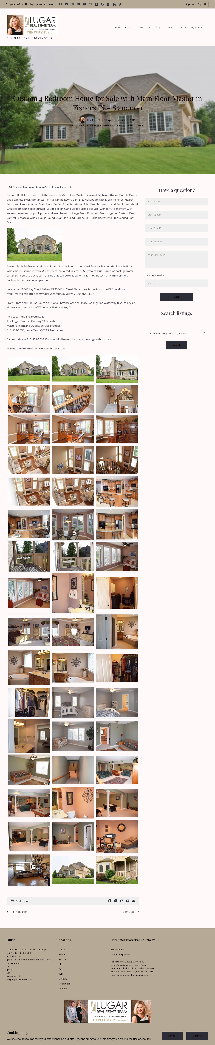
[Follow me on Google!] (102, 4)
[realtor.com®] (96, 4)
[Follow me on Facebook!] (60, 4)
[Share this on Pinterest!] (127, 900)
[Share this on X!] (115, 900)
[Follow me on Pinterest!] (84, 4)
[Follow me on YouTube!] (90, 4)
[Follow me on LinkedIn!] (78, 4)
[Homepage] (32, 25)
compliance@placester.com (125, 965)
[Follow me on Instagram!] (72, 4)
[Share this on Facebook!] (109, 900)
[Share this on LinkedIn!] (121, 900)
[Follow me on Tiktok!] (120, 4)
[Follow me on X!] (66, 4)
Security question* (155, 275)
